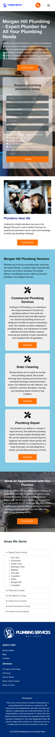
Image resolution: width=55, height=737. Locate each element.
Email (9, 102)
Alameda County (16, 590)
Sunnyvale (16, 561)
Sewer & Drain (17, 141)
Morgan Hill (16, 582)
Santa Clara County (17, 552)
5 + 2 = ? (10, 150)
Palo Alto (15, 573)
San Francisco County (19, 606)
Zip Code (11, 124)
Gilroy (13, 579)
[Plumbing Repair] (27, 415)
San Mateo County (17, 596)
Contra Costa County (18, 611)
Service (10, 132)
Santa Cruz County (17, 601)
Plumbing (14, 138)
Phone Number (14, 109)
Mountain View (18, 567)
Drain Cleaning (27, 367)
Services (7, 663)
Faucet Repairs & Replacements (27, 147)
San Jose (15, 557)
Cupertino (15, 576)
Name (9, 94)
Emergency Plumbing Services (26, 135)
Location (11, 117)
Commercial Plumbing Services (27, 300)
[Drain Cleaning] (27, 359)
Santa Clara (16, 564)
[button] (48, 5)
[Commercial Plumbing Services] (27, 290)
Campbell (15, 585)
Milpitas (14, 570)
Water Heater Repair (20, 144)
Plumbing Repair (27, 423)
